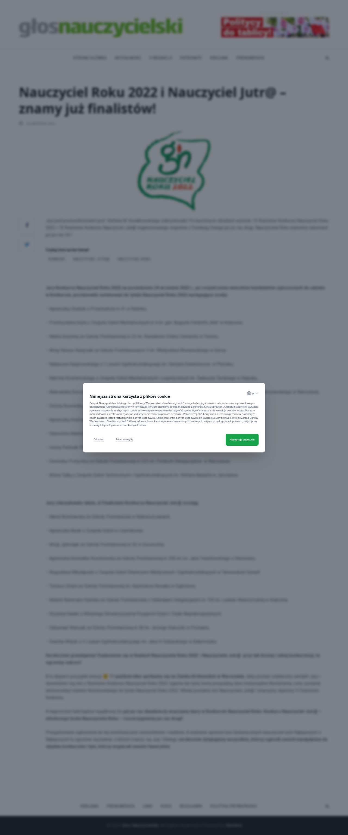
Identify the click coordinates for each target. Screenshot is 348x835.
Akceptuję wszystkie (242, 439)
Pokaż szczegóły (124, 439)
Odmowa (99, 439)
